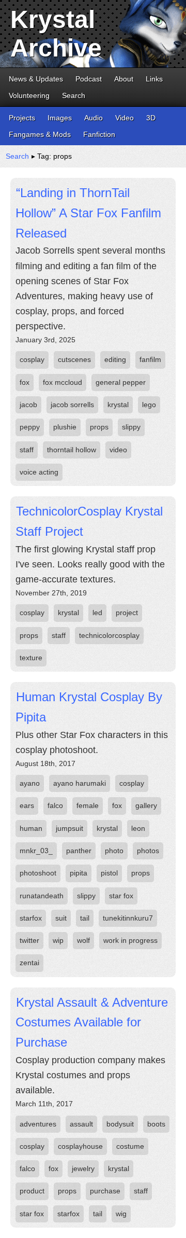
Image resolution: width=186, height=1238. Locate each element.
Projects (22, 118)
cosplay (32, 359)
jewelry (83, 1168)
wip (58, 940)
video (118, 450)
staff (27, 450)
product (32, 1191)
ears (27, 805)
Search (73, 95)
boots (156, 1124)
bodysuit (120, 1124)
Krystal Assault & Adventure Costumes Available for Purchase (92, 1022)
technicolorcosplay (109, 635)
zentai (29, 962)
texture (31, 657)
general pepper (121, 382)
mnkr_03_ (36, 850)
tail (84, 918)
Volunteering (29, 95)
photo (114, 850)
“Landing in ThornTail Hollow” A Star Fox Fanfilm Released (88, 213)
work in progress (130, 940)
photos (148, 850)
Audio (93, 118)
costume (130, 1146)
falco (55, 805)
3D (151, 118)
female (87, 805)
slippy (131, 427)
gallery (146, 805)
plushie (64, 427)
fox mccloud (62, 382)
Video (124, 118)
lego (149, 404)
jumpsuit (69, 828)
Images (60, 118)
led (97, 612)
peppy (30, 427)
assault (81, 1124)
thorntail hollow (71, 450)
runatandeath (42, 896)
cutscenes (74, 359)
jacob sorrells (72, 404)
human (31, 828)
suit (61, 918)
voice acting (39, 472)
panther (78, 850)
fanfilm (150, 359)
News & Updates (36, 79)
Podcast (88, 79)
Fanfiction (99, 134)
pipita (78, 873)
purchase (105, 1191)
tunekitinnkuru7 (128, 918)
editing (115, 359)
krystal (118, 404)
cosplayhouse (80, 1146)
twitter (29, 940)
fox (24, 382)
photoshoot (38, 873)
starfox (31, 918)
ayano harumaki (79, 783)
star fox (121, 896)
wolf (83, 940)
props (99, 427)
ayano (30, 783)
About (123, 79)
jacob (28, 404)
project (127, 612)
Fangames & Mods (40, 134)
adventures (38, 1124)
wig (121, 1213)
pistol (109, 873)
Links (154, 79)
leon (138, 828)
